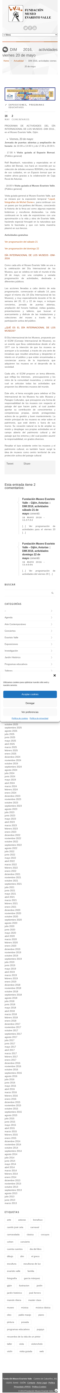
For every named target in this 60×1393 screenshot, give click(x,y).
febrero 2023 (11, 828)
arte (9, 1219)
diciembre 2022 (12, 835)
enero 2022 (10, 871)
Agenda (8, 617)
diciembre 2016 (12, 1063)
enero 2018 (10, 1020)
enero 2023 (10, 832)
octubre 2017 (11, 1030)
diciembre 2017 (12, 1024)
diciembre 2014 (12, 1141)
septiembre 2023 (13, 806)
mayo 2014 (10, 1164)
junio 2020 (10, 929)
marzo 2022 (11, 864)
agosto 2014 (11, 1154)
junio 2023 (10, 815)
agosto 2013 (11, 1193)
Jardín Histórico (12, 657)
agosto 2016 (11, 1076)
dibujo (10, 1256)
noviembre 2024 (13, 760)
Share (27, 463)
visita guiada (26, 1351)
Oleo (9, 1315)
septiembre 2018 (13, 994)
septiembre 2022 (13, 845)
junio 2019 (10, 965)
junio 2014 (10, 1161)
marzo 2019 (11, 975)
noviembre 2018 (13, 988)
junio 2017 (10, 1043)
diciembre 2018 (12, 985)
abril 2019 (10, 972)
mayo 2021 (10, 893)
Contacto (31, 1383)
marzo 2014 (11, 1170)
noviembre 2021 (13, 877)
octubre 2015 (11, 1108)
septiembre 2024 (13, 766)
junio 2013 (10, 1200)
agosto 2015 (11, 1115)
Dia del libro (35, 1249)
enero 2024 (10, 792)
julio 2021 (9, 887)
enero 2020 (10, 945)
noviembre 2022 (13, 838)
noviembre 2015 (13, 1105)
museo (10, 1307)
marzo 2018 (11, 1014)
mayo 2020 (10, 933)
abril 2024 (10, 783)
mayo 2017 (10, 1046)
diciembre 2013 (12, 1180)
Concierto (25, 1241)
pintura (10, 1322)
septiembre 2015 (13, 1112)
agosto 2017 (11, 1037)
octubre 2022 (11, 841)
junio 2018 (10, 1004)
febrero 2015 (11, 1134)
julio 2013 (9, 1196)
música (24, 1307)
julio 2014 (9, 1157)
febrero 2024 (11, 789)
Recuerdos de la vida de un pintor (23, 1336)
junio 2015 (10, 1121)
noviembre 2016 (13, 1066)
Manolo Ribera (14, 1300)
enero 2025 (10, 753)
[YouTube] (34, 28)
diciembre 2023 (12, 796)
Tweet (9, 463)
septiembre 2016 (13, 1073)
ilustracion (24, 1285)
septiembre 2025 (13, 727)
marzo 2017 (11, 1053)
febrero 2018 (11, 1017)
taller (9, 1344)
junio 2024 (10, 776)
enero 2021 (10, 907)
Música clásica (43, 1307)
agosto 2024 (11, 770)
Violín (9, 1351)
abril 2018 (10, 1011)
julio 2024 (9, 773)
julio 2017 (9, 1040)
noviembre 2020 (13, 913)
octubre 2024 (11, 763)
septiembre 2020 (13, 919)
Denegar (30, 703)
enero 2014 (10, 1177)
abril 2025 (10, 744)
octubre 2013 (11, 1187)
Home (6, 61)
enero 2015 (10, 1138)
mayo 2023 (10, 818)
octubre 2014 (11, 1147)
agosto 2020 (11, 923)
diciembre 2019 (12, 949)
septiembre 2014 (13, 1151)
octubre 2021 (11, 880)
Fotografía (12, 1278)
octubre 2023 (11, 802)
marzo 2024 (11, 786)
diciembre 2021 (12, 874)
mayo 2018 (10, 1007)
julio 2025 (9, 734)
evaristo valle (13, 1271)
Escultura (11, 1263)
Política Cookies (39, 1387)
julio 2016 (9, 1079)
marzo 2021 (11, 900)
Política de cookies (20, 718)
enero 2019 (10, 981)
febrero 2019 (11, 978)
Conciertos (10, 631)
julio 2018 (9, 1001)
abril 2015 (10, 1128)
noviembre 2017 (13, 1027)
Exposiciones (17, 104)
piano (41, 1315)
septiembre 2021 (13, 884)
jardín (39, 1285)
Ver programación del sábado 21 (21, 241)
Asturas (22, 1219)
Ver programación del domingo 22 (22, 248)
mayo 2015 (10, 1125)
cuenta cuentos (15, 1249)
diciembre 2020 (12, 910)
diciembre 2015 (12, 1102)
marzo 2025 (11, 747)
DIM (22, 1256)
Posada (25, 1322)
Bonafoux (38, 1219)
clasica (30, 1234)
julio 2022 (9, 851)
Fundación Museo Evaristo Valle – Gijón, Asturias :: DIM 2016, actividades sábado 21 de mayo (38, 506)
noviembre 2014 (13, 1144)
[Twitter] (25, 28)
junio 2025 (10, 737)
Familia (31, 1271)
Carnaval (34, 1227)
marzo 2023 (11, 825)
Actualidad (19, 61)
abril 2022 (10, 861)
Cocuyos (45, 1234)
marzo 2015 (11, 1131)
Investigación (11, 650)
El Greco (35, 1256)
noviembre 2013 (13, 1183)
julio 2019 (9, 962)
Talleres (8, 670)
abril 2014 (10, 1167)
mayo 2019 (10, 968)
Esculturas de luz (32, 1263)
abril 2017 (10, 1050)
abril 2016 (10, 1089)
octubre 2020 (11, 916)
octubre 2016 (11, 1069)
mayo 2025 (10, 740)
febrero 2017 (11, 1056)
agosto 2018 (11, 998)
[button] (55, 676)
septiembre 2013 (13, 1190)
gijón (9, 1285)
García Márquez (32, 1278)
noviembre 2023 (13, 799)
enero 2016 (10, 1099)
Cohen (10, 1241)
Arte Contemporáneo (15, 624)
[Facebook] (30, 28)
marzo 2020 (11, 939)
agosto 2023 (11, 809)
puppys (40, 1329)
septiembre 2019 (13, 959)
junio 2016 (10, 1082)
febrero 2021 (11, 903)
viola (21, 1344)
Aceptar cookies (30, 694)
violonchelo (37, 1344)
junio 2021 (10, 890)
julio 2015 (9, 1118)
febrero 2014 (11, 1173)
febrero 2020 (11, 942)
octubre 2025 (11, 724)
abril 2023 (10, 822)
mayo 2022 (10, 858)
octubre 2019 (11, 955)
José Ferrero (35, 1293)
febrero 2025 (11, 750)
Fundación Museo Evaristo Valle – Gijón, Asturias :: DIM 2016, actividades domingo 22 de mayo (38, 551)
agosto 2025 (11, 731)
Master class (34, 1300)
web (42, 1351)
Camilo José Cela (15, 1227)
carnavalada (13, 1234)
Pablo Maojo (25, 1315)
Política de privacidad (39, 718)
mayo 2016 (10, 1086)
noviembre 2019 (13, 952)
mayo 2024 (10, 779)
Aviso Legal (42, 1383)
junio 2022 (10, 854)
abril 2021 (10, 897)
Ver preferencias (30, 712)
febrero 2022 (11, 867)
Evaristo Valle (11, 637)
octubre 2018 (11, 991)
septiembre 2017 (13, 1034)
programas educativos (18, 1329)
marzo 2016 (11, 1092)
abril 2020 (10, 936)
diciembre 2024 (12, 757)
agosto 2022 (11, 848)
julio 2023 (9, 812)
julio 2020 (9, 926)
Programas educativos (16, 664)
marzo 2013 (11, 1203)
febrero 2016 (11, 1095)
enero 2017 (10, 1060)
